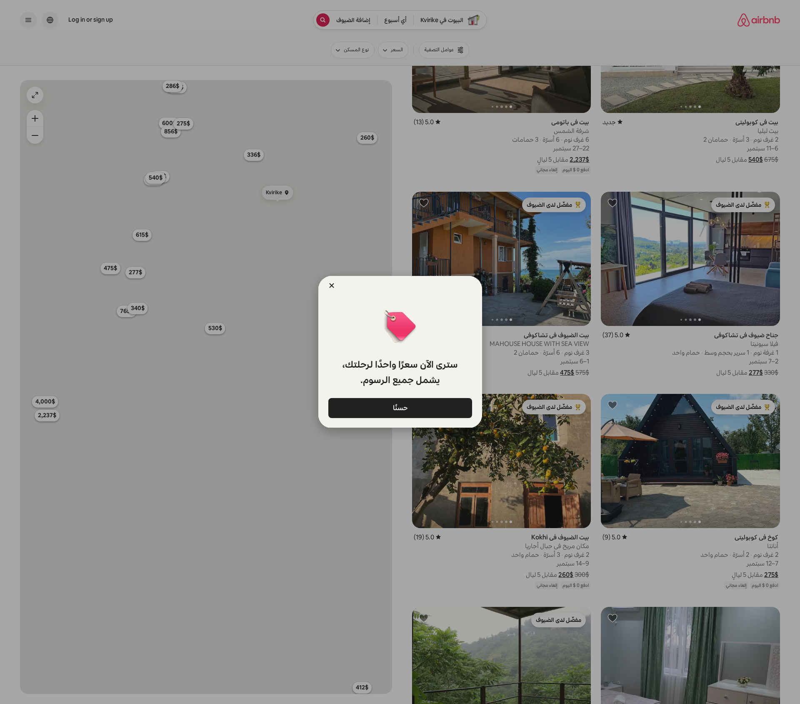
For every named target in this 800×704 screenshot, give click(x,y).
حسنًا (400, 407)
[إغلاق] (331, 285)
